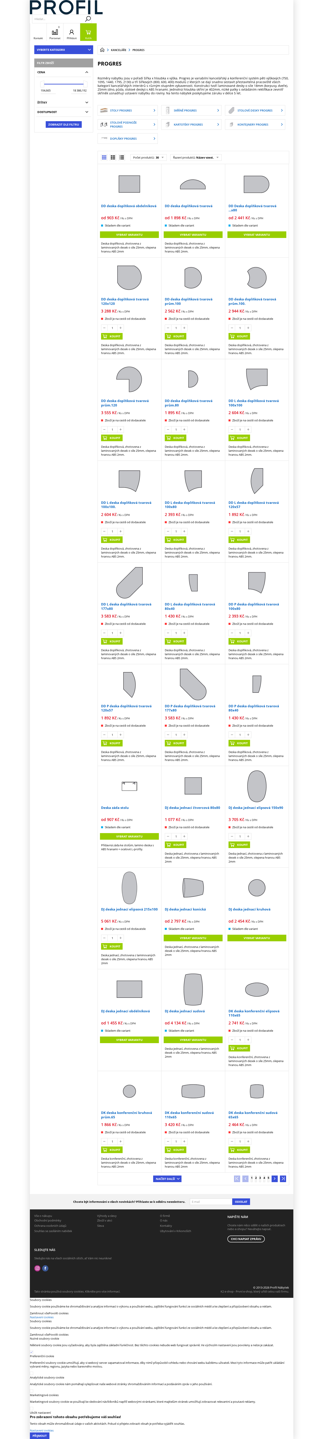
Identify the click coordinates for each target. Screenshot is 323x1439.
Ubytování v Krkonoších (175, 1231)
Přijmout (40, 1436)
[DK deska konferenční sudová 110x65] (193, 1091)
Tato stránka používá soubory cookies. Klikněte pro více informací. (77, 1291)
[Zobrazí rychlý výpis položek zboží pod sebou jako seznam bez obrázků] (121, 157)
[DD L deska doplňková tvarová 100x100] (257, 379)
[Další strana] (275, 1179)
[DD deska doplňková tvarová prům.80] (193, 379)
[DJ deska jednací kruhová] (257, 888)
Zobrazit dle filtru (63, 124)
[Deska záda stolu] (129, 786)
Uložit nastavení (40, 1413)
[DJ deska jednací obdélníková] (129, 989)
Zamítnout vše (39, 1313)
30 (157, 157)
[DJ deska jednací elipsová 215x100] (129, 888)
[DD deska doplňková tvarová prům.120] (129, 379)
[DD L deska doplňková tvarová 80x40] (193, 583)
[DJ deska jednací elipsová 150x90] (257, 786)
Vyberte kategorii (51, 50)
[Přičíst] (120, 328)
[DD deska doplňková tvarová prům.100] (193, 277)
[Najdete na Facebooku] (45, 1268)
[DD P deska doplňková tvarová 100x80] (257, 583)
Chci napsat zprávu (246, 1239)
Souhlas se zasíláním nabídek (53, 1231)
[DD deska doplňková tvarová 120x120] (129, 277)
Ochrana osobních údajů (50, 1226)
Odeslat (241, 1202)
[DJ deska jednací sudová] (193, 989)
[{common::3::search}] (87, 19)
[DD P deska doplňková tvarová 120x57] (129, 684)
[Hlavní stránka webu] (102, 50)
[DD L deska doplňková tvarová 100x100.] (129, 481)
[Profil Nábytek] (66, 7)
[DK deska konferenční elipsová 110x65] (257, 989)
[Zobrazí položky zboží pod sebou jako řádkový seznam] (113, 157)
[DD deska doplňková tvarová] (193, 184)
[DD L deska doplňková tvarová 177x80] (129, 583)
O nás (163, 1220)
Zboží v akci (104, 1220)
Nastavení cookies (42, 1317)
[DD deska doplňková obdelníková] (129, 184)
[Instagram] (37, 1268)
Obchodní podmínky (47, 1220)
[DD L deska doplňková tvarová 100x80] (193, 481)
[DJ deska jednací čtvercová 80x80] (193, 786)
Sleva (100, 1226)
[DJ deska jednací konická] (193, 888)
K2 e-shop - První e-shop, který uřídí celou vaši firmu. (255, 1291)
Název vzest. (205, 157)
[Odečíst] (104, 328)
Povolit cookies (59, 1313)
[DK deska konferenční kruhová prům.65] (129, 1091)
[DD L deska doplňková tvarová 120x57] (257, 481)
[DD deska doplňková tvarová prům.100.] (257, 277)
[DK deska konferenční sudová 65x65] (257, 1091)
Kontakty (166, 1226)
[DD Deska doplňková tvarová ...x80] (257, 184)
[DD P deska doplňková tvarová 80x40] (257, 684)
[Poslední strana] (283, 1179)
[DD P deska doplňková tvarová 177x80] (193, 684)
